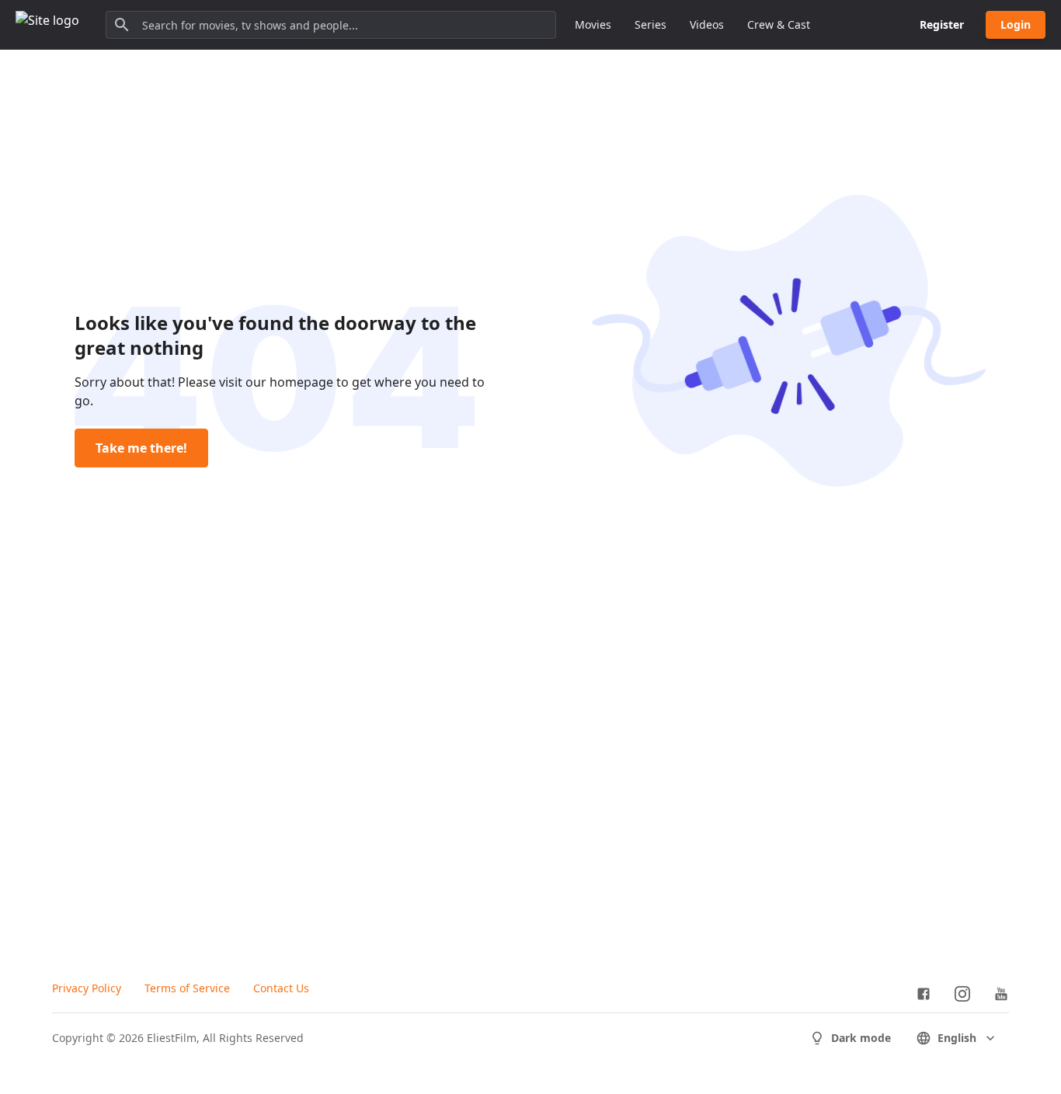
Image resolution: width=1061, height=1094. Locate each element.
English (957, 1037)
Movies (593, 24)
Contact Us (281, 988)
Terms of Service (187, 988)
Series (650, 24)
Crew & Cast (778, 24)
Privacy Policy (86, 988)
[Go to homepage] (47, 25)
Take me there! (141, 448)
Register (942, 24)
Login (1015, 24)
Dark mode (861, 1037)
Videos (707, 24)
